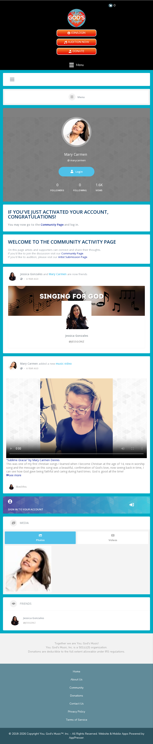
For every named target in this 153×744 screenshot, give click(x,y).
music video (64, 363)
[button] (76, 33)
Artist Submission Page (72, 257)
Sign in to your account (25, 509)
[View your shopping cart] (110, 5)
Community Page (52, 224)
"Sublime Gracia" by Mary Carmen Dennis (33, 460)
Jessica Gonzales (31, 274)
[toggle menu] (12, 80)
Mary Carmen (75, 154)
